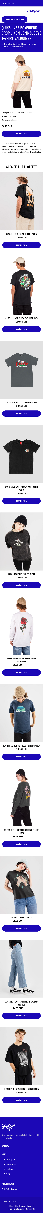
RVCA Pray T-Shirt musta (21, 917)
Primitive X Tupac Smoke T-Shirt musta (21, 1088)
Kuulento (9, 1169)
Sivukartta (30, 1209)
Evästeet (30, 1206)
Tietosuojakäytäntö (16, 1209)
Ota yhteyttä (20, 1206)
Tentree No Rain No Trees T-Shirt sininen (21, 745)
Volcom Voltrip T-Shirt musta (21, 574)
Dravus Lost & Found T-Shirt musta (21, 233)
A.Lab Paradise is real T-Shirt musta (21, 318)
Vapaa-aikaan (18, 112)
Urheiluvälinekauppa (14, 19)
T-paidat (28, 112)
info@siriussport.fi (8, 3)
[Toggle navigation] (5, 11)
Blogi (8, 1173)
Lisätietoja (21, 133)
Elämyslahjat (11, 1164)
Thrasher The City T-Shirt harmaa (21, 402)
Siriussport (10, 1160)
